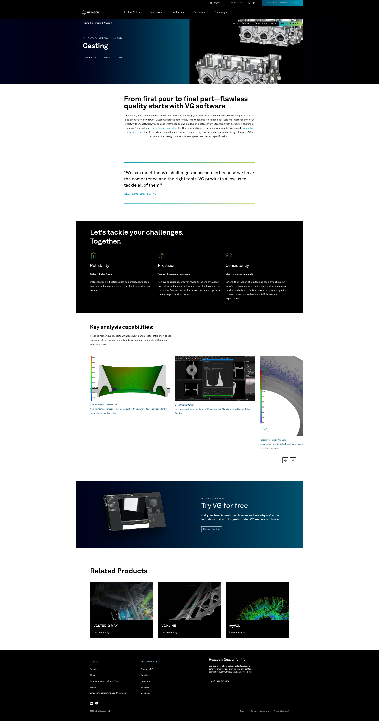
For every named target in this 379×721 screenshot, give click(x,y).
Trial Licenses (280, 3)
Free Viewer (293, 3)
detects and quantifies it (165, 128)
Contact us (239, 3)
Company (145, 693)
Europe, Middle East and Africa (104, 681)
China (92, 675)
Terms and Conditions (260, 711)
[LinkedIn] (92, 703)
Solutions (96, 23)
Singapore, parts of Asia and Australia (108, 693)
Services (145, 687)
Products (145, 681)
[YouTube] (98, 703)
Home (86, 23)
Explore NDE (147, 669)
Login (253, 3)
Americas (94, 669)
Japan (93, 687)
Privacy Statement (281, 711)
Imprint (243, 711)
